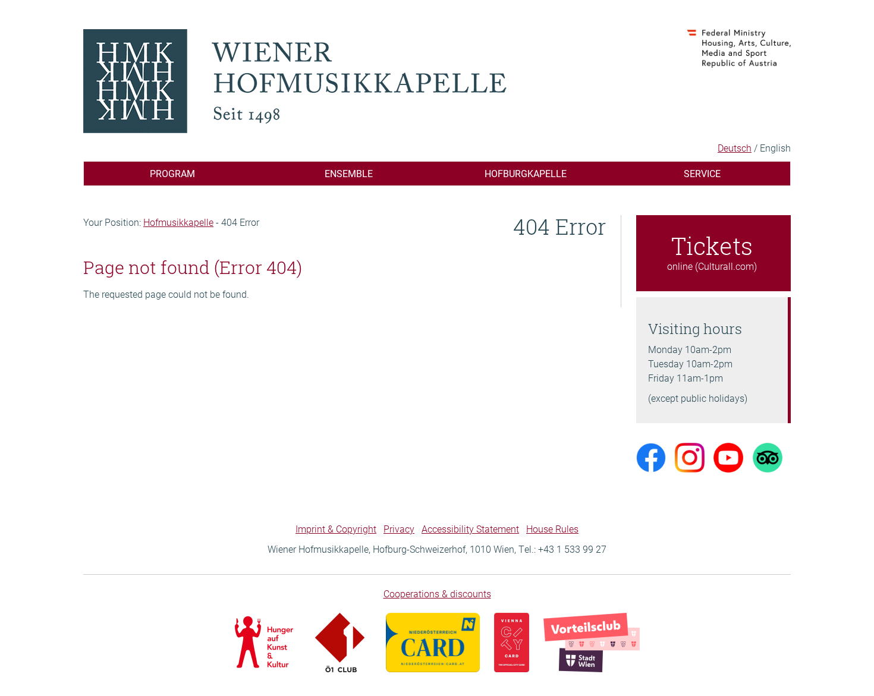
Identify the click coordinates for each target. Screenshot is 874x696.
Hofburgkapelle (526, 173)
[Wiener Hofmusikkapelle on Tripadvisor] (767, 457)
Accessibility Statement (470, 528)
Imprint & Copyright (335, 528)
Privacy (398, 528)
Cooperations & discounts (437, 593)
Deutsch (735, 147)
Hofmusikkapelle (178, 222)
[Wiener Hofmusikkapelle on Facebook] (651, 457)
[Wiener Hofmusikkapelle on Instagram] (690, 457)
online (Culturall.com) (712, 251)
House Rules (552, 528)
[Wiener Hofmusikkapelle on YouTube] (728, 457)
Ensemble (349, 173)
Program (172, 173)
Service (702, 173)
